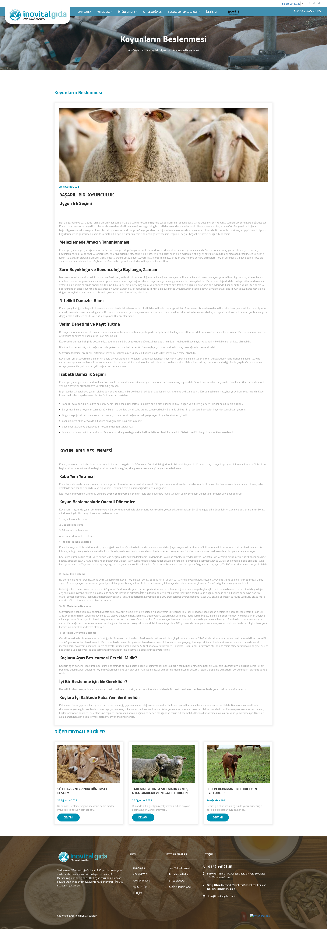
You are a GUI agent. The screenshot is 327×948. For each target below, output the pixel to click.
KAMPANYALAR (141, 880)
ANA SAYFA (84, 12)
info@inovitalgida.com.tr (222, 896)
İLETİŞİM (211, 12)
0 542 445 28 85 (309, 11)
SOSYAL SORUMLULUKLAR (183, 12)
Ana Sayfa (133, 50)
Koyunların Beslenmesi (186, 50)
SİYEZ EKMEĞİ (177, 880)
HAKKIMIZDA (140, 874)
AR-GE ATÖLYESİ (152, 12)
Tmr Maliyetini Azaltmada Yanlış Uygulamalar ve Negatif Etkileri (181, 868)
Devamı (68, 817)
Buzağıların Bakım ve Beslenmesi (181, 874)
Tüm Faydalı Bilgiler (156, 50)
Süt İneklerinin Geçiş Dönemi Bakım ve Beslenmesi (181, 887)
